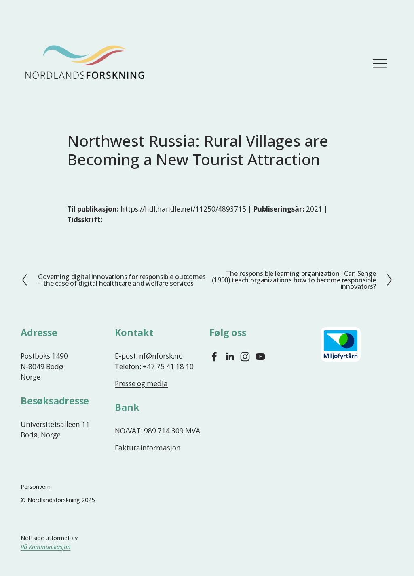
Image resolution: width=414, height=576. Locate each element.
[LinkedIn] (229, 357)
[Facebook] (214, 357)
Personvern (36, 486)
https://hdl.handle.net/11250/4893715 (183, 209)
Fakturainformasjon (148, 447)
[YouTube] (260, 357)
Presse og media (141, 383)
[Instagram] (245, 357)
